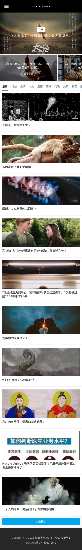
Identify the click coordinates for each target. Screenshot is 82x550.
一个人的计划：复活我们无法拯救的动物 (28, 509)
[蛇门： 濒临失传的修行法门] (41, 368)
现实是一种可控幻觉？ (16, 125)
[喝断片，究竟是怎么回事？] (41, 193)
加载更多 (41, 521)
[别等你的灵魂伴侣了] (41, 322)
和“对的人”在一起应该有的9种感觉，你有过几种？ (34, 250)
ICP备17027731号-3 (58, 537)
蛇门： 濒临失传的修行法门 (19, 380)
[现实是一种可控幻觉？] (41, 109)
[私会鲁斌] (41, 6)
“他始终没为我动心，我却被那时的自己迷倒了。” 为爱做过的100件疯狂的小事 (39, 294)
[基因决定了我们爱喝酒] (41, 151)
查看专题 (28, 73)
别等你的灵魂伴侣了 (15, 338)
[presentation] (15, 33)
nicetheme (49, 542)
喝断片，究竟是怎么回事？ (19, 208)
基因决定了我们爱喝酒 (16, 167)
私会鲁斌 (40, 537)
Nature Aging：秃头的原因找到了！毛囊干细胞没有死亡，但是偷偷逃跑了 (40, 465)
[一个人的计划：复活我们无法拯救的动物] (41, 493)
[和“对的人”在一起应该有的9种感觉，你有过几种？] (41, 234)
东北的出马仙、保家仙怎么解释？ (23, 421)
